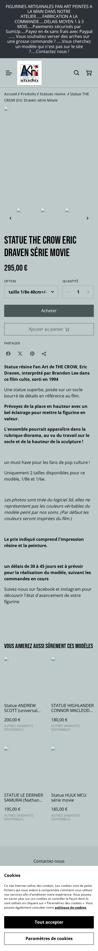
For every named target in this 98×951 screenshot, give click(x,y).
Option (10, 281)
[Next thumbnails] (87, 218)
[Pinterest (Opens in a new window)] (32, 353)
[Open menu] (9, 73)
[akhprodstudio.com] (29, 73)
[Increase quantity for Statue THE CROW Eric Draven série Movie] (88, 291)
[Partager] (44, 353)
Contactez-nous (49, 861)
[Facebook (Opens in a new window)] (8, 353)
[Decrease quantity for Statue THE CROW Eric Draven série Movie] (67, 291)
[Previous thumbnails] (10, 218)
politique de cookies (70, 907)
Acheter (49, 311)
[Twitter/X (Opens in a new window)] (20, 353)
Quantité (70, 281)
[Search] (76, 73)
